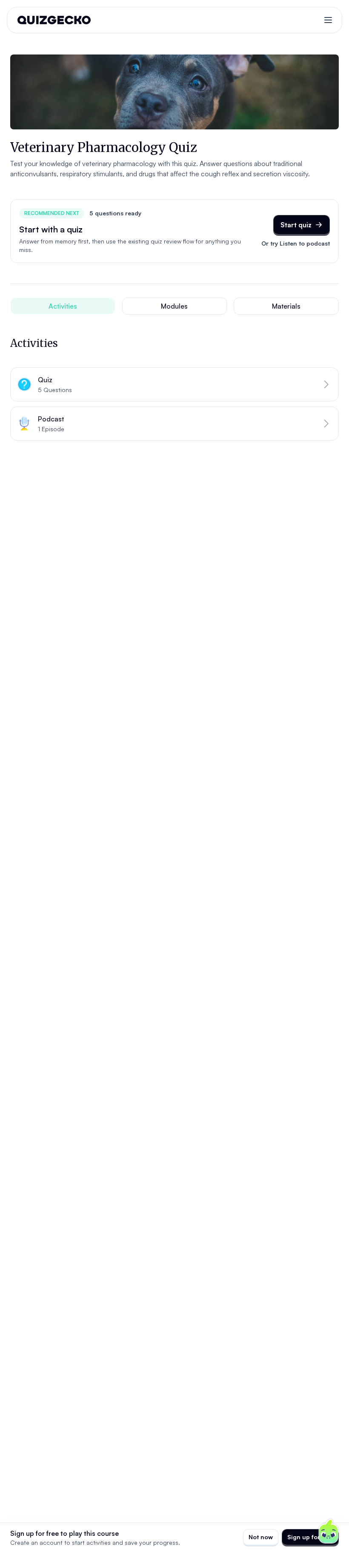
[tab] (62, 306)
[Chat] (328, 1531)
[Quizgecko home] (54, 20)
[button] (174, 384)
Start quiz (296, 224)
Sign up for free (310, 1537)
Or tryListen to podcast (295, 243)
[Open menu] (328, 20)
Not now (261, 1537)
